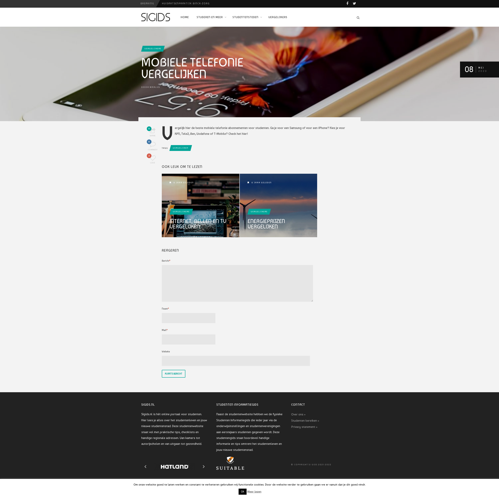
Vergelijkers (277, 17)
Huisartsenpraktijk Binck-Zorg (186, 3)
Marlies (155, 87)
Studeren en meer (210, 17)
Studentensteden (245, 17)
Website (166, 351)
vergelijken (180, 148)
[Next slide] (203, 466)
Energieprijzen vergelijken (266, 224)
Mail (165, 330)
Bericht (166, 260)
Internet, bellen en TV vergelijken (198, 224)
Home (185, 17)
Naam (165, 308)
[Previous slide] (145, 466)
